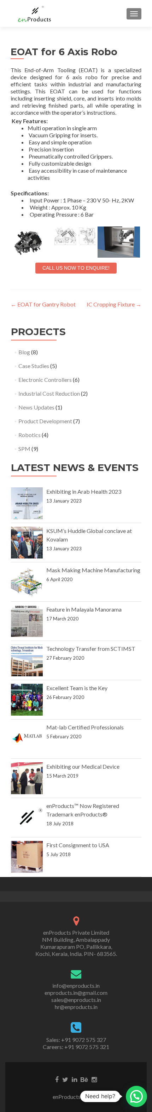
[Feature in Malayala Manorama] (27, 621)
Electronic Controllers (45, 379)
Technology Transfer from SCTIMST (90, 648)
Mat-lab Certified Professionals (85, 727)
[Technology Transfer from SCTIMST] (27, 660)
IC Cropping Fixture (114, 304)
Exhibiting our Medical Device (82, 766)
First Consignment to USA (77, 845)
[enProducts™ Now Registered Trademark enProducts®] (27, 817)
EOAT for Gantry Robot (43, 304)
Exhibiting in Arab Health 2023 (83, 491)
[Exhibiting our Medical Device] (27, 778)
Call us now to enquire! (76, 268)
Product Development (45, 421)
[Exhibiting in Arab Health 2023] (27, 503)
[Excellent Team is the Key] (27, 700)
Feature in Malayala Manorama (84, 609)
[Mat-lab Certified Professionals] (27, 739)
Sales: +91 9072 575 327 (76, 1039)
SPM (24, 448)
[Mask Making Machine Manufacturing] (27, 582)
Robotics (29, 434)
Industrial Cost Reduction (49, 393)
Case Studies (33, 365)
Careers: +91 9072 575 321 (76, 1046)
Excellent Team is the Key (76, 687)
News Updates (36, 407)
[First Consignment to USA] (27, 857)
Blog (24, 352)
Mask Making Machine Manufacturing (93, 570)
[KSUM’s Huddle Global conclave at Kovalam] (27, 542)
